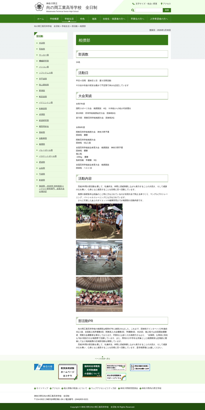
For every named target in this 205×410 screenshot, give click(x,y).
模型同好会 (44, 126)
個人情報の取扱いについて (75, 388)
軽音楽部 (43, 97)
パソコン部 (44, 67)
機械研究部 (44, 61)
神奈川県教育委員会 (129, 388)
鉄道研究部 (44, 120)
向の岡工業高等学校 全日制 (47, 26)
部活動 (75, 26)
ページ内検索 (133, 10)
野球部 (42, 90)
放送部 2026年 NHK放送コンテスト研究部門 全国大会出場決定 (51, 189)
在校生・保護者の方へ (114, 19)
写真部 (42, 49)
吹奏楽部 (43, 108)
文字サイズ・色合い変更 (146, 4)
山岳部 (42, 168)
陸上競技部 (44, 85)
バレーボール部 (46, 150)
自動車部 (43, 138)
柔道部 (42, 162)
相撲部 (42, 144)
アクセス (167, 4)
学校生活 (69, 19)
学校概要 (54, 19)
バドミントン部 (46, 102)
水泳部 (42, 43)
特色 (82, 19)
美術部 (42, 132)
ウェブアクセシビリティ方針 (103, 388)
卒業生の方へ (137, 19)
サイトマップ (42, 388)
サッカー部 (44, 55)
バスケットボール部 (48, 156)
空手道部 (43, 79)
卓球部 (42, 114)
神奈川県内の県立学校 (151, 388)
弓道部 (42, 174)
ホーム (40, 19)
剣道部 (42, 180)
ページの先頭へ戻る (102, 359)
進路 (94, 19)
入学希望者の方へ (159, 19)
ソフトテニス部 (46, 73)
